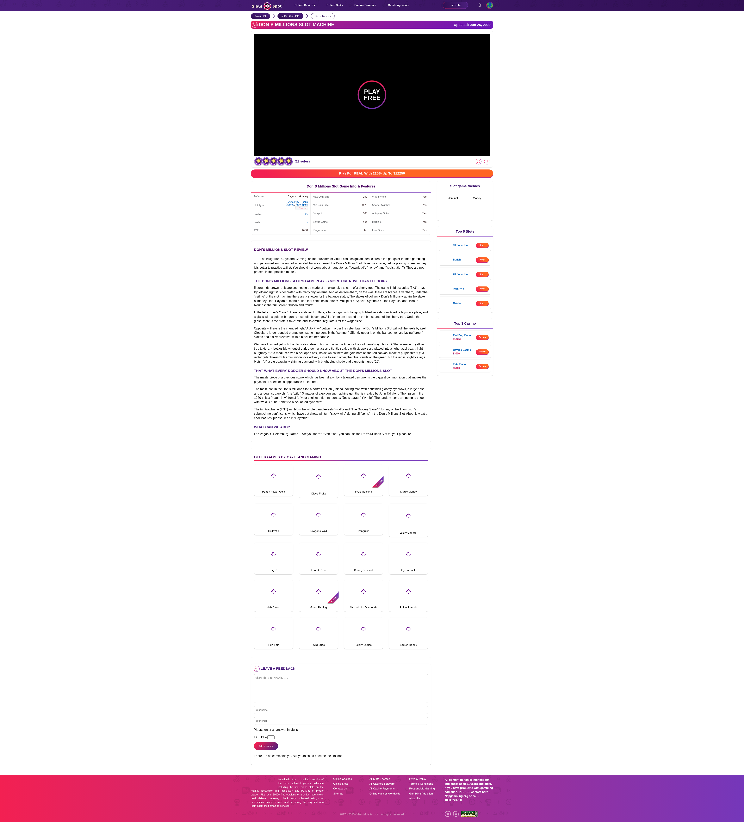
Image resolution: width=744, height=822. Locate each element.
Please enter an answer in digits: (276, 729)
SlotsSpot (260, 16)
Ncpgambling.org (456, 796)
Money (477, 198)
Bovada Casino (462, 349)
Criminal (453, 198)
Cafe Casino (460, 364)
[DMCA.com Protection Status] (486, 815)
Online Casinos (304, 5)
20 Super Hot (460, 274)
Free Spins (302, 204)
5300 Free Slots (290, 16)
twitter (448, 814)
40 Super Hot (460, 245)
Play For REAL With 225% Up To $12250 (372, 173)
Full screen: (478, 161)
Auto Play (293, 201)
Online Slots (334, 5)
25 (306, 214)
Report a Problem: (487, 161)
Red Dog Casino (462, 335)
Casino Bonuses (365, 5)
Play (482, 245)
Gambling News (398, 5)
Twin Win (458, 288)
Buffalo (457, 259)
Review (482, 337)
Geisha (457, 303)
